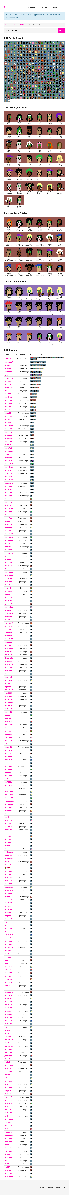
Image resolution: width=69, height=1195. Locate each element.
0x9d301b (8, 769)
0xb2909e (9, 1177)
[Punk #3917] (48, 60)
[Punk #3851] (45, 60)
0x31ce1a (8, 423)
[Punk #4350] (48, 63)
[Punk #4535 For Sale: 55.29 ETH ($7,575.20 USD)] (14, 67)
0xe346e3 (9, 563)
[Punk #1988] (63, 48)
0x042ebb (9, 585)
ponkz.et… (9, 960)
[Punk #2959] (51, 54)
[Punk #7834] (45, 85)
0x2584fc (8, 566)
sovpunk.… (9, 378)
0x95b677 (8, 954)
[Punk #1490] (57, 45)
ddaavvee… (9, 547)
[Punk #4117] (11, 63)
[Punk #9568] (23, 97)
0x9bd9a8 (9, 467)
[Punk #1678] (17, 48)
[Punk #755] (63, 42)
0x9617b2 (8, 884)
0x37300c (9, 598)
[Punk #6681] (29, 79)
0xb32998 (9, 1107)
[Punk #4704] (29, 67)
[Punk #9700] (39, 97)
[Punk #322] (32, 42)
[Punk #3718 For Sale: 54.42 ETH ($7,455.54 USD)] (32, 60)
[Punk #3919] (51, 60)
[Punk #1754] (39, 48)
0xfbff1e (8, 1167)
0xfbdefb (8, 830)
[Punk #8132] (26, 88)
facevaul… (9, 992)
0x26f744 (9, 384)
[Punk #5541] (14, 73)
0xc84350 (9, 731)
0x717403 (8, 903)
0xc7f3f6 (8, 941)
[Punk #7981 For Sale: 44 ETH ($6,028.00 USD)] (8, 88)
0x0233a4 (9, 664)
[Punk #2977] (63, 54)
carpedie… (9, 938)
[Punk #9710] (45, 97)
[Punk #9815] (54, 97)
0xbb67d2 (9, 1021)
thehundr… (9, 773)
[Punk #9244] (36, 94)
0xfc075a (8, 524)
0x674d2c (9, 874)
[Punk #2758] (29, 54)
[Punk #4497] (5, 67)
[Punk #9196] (23, 94)
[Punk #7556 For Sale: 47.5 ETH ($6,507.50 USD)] (11, 85)
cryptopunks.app (12, 18)
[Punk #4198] (17, 63)
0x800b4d (9, 572)
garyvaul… (9, 375)
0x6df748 (9, 817)
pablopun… (9, 1011)
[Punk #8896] (45, 91)
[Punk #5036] (60, 67)
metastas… (9, 734)
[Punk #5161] (17, 70)
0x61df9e (8, 706)
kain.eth (8, 629)
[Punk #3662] (29, 60)
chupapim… (9, 900)
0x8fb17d (8, 998)
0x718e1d (8, 1049)
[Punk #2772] (32, 54)
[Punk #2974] (60, 54)
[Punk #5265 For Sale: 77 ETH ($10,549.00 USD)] (39, 70)
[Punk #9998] (8, 100)
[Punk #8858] (42, 91)
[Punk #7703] (23, 85)
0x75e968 (8, 1033)
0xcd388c (8, 728)
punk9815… (9, 718)
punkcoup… (9, 887)
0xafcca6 (8, 919)
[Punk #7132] (20, 82)
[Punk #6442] (11, 79)
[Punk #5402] (60, 70)
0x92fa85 (8, 871)
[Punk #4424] (54, 63)
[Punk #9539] (20, 97)
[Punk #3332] (51, 57)
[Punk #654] (54, 42)
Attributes (21, 24)
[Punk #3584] (20, 60)
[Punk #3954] (60, 60)
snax (6, 788)
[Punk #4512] (8, 67)
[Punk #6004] (8, 76)
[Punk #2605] (5, 54)
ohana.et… (9, 442)
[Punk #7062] (11, 82)
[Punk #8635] (8, 91)
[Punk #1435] (51, 45)
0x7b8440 (9, 451)
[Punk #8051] (20, 88)
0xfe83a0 (8, 652)
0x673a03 (8, 391)
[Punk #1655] (14, 48)
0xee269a (9, 1002)
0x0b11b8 (8, 448)
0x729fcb (8, 1138)
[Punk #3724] (36, 60)
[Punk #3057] (17, 57)
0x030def (8, 486)
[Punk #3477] (11, 60)
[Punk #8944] (51, 91)
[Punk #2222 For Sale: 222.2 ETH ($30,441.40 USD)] (29, 51)
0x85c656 (8, 429)
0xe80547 (9, 591)
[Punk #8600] (60, 88)
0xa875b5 (8, 712)
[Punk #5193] (26, 70)
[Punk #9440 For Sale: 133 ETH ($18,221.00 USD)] (8, 97)
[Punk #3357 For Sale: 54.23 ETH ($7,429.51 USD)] (57, 57)
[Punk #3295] (45, 57)
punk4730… (9, 935)
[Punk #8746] (32, 91)
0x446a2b (9, 703)
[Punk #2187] (23, 51)
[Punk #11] (5, 42)
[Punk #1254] (42, 45)
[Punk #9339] (57, 94)
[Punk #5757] (48, 73)
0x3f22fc (8, 394)
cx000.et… (9, 738)
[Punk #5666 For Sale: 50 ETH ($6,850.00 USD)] (42, 73)
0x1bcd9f (8, 928)
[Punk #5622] (23, 73)
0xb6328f (8, 820)
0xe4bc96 (9, 623)
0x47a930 (8, 1126)
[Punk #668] (57, 42)
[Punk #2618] (11, 54)
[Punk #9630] (29, 97)
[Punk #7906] (51, 85)
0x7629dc (9, 725)
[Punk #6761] (39, 79)
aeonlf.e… (9, 518)
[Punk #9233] (32, 94)
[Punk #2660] (14, 54)
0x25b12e (8, 655)
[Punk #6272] (48, 76)
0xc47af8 (8, 432)
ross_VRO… (9, 986)
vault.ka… (8, 865)
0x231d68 (8, 1008)
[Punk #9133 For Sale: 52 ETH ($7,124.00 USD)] (14, 94)
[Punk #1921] (48, 48)
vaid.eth (8, 588)
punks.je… (9, 963)
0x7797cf (8, 556)
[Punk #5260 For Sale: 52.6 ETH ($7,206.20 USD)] (36, 70)
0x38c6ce (8, 1161)
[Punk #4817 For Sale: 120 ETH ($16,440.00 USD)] (42, 67)
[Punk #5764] (51, 73)
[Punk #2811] (36, 54)
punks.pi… (9, 483)
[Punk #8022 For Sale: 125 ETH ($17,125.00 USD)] (14, 88)
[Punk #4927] (48, 67)
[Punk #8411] (39, 88)
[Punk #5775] (54, 73)
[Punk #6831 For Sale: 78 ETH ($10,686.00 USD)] (51, 79)
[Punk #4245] (32, 63)
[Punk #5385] (51, 70)
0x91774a (8, 496)
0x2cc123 (8, 416)
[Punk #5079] (5, 70)
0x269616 (8, 403)
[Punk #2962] (54, 54)
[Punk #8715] (26, 91)
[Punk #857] (20, 45)
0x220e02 (9, 426)
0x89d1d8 (8, 808)
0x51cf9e (8, 1094)
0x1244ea (8, 1129)
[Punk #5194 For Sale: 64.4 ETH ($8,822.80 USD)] (29, 70)
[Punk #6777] (42, 79)
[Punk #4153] (14, 63)
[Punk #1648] (8, 48)
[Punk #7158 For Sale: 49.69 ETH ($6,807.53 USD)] (26, 82)
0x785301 (8, 906)
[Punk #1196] (32, 45)
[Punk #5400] (57, 70)
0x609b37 (9, 480)
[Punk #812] (11, 45)
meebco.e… (9, 1135)
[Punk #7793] (36, 85)
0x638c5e (8, 814)
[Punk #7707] (26, 85)
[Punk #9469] (11, 97)
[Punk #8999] (60, 91)
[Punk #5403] (63, 70)
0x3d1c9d (8, 785)
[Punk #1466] (54, 45)
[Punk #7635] (17, 85)
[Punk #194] (20, 42)
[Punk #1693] (26, 48)
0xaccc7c (8, 502)
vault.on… (8, 989)
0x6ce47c (8, 932)
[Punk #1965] (57, 48)
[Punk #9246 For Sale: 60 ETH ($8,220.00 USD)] (39, 94)
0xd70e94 (9, 582)
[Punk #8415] (42, 88)
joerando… (9, 1056)
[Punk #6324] (57, 76)
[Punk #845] (17, 45)
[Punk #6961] (60, 79)
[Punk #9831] (57, 97)
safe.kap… (9, 473)
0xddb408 (9, 610)
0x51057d (8, 477)
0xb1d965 (8, 757)
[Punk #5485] (5, 73)
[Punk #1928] (51, 48)
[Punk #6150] (29, 76)
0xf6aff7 (8, 897)
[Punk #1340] (48, 45)
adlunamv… (9, 1078)
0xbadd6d (9, 575)
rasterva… (9, 1122)
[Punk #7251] (39, 82)
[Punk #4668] (23, 67)
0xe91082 (8, 944)
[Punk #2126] (14, 51)
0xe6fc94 (8, 750)
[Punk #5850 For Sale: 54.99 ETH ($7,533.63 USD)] (60, 73)
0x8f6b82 (8, 842)
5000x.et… (9, 979)
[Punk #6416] (63, 76)
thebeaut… (9, 617)
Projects (31, 7)
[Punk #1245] (36, 45)
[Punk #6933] (54, 79)
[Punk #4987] (51, 67)
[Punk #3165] (32, 57)
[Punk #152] (17, 42)
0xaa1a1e (8, 1043)
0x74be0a (9, 804)
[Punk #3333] (54, 57)
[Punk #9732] (51, 97)
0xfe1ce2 (8, 642)
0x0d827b (9, 858)
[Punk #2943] (48, 54)
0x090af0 (8, 1014)
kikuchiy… (9, 827)
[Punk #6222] (39, 76)
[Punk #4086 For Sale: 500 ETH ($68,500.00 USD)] (5, 63)
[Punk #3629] (26, 60)
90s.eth (8, 957)
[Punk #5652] (36, 73)
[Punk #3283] (42, 57)
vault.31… (8, 531)
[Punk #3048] (14, 57)
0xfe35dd (8, 671)
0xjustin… (8, 1132)
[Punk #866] (26, 45)
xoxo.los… (8, 970)
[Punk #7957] (60, 85)
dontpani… (9, 658)
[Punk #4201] (20, 63)
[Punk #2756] (26, 54)
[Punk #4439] (63, 63)
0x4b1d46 (9, 559)
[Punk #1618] (5, 48)
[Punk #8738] (29, 91)
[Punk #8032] (17, 88)
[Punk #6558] (23, 79)
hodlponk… (9, 372)
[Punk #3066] (20, 57)
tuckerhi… (9, 715)
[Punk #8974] (57, 91)
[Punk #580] (42, 42)
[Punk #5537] (11, 73)
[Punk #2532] (60, 51)
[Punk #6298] (51, 76)
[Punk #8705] (23, 91)
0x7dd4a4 (9, 1119)
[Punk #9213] (29, 94)
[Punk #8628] (5, 91)
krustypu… (9, 633)
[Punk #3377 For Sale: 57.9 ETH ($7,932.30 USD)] (63, 57)
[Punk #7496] (60, 82)
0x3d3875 (8, 849)
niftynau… (9, 1091)
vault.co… (8, 836)
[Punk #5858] (63, 73)
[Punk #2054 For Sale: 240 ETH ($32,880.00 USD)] (8, 51)
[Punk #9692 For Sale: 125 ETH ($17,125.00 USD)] (32, 97)
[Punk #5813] (57, 73)
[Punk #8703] (20, 91)
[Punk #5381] (45, 70)
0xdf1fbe (8, 1017)
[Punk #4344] (45, 63)
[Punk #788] (8, 45)
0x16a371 (8, 438)
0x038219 (8, 760)
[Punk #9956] (5, 100)
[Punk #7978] (63, 85)
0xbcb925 (8, 674)
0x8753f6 (8, 1110)
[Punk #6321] (54, 76)
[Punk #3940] (57, 60)
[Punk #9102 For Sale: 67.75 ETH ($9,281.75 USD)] (8, 94)
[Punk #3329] (48, 57)
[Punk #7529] (63, 82)
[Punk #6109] (20, 76)
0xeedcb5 (8, 680)
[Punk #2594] (63, 51)
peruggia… (9, 388)
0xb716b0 (8, 512)
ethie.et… (8, 594)
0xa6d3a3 (8, 543)
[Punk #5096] (11, 70)
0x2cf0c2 (8, 951)
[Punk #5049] (63, 67)
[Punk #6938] (57, 79)
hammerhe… (10, 912)
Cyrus (7, 454)
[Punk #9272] (42, 94)
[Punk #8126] (23, 88)
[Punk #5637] (32, 73)
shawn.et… (9, 763)
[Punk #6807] (45, 79)
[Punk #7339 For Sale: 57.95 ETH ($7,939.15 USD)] (45, 82)
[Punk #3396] (5, 60)
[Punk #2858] (42, 54)
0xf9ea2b (8, 1113)
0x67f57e (8, 1081)
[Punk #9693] (36, 97)
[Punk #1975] (60, 48)
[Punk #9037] (5, 94)
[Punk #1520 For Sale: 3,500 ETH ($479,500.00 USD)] (60, 45)
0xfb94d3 (8, 1164)
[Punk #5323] (42, 70)
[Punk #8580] (54, 88)
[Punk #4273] (36, 63)
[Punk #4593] (20, 67)
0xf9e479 (8, 1024)
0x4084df (9, 362)
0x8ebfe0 (8, 1087)
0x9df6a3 (8, 397)
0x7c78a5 (8, 1005)
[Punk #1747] (36, 48)
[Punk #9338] (54, 94)
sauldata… (9, 779)
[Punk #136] (14, 42)
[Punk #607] (48, 42)
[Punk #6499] (17, 79)
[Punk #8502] (51, 88)
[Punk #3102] (29, 57)
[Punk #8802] (39, 91)
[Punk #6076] (14, 76)
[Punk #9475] (14, 97)
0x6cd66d (9, 690)
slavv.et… (8, 1151)
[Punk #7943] (57, 85)
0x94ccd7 (9, 798)
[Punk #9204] (26, 94)
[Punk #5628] (26, 73)
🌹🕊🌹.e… (9, 868)
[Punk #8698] (17, 91)
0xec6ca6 (8, 515)
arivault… (8, 744)
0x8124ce (8, 435)
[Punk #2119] (11, 51)
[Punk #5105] (14, 70)
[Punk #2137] (17, 51)
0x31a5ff (8, 419)
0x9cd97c (8, 839)
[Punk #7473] (57, 82)
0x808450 (9, 1040)
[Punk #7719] (29, 85)
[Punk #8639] (14, 91)
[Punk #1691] (23, 48)
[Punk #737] (60, 42)
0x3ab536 (8, 699)
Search (61, 30)
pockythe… (9, 1052)
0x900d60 (9, 639)
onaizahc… (9, 1046)
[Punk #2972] (57, 54)
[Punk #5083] (8, 70)
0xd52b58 (8, 881)
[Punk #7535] (5, 85)
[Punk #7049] (8, 82)
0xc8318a (8, 741)
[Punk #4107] (8, 63)
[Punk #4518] (11, 67)
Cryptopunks (10, 24)
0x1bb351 (8, 413)
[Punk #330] (36, 42)
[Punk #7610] (14, 85)
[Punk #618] (51, 42)
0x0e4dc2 (9, 792)
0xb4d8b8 (9, 464)
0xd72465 (9, 722)
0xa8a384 (9, 1148)
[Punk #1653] (11, 48)
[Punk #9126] (11, 94)
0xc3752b (8, 982)
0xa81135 (8, 976)
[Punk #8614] (63, 88)
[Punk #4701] (26, 67)
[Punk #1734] (32, 48)
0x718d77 (8, 683)
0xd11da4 (8, 811)
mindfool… (9, 855)
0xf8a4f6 (8, 709)
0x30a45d (9, 1065)
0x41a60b (8, 893)
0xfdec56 (8, 747)
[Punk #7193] (29, 82)
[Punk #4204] (23, 63)
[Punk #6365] (60, 76)
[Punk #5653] (39, 73)
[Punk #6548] (20, 79)
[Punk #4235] (29, 63)
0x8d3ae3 (8, 1154)
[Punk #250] (26, 42)
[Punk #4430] (57, 63)
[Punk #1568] (63, 45)
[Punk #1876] (45, 48)
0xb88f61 (8, 368)
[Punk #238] (23, 42)
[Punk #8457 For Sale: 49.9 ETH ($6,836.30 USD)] (48, 88)
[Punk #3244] (39, 57)
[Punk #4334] (42, 63)
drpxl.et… (8, 687)
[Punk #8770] (36, 91)
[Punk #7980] (5, 88)
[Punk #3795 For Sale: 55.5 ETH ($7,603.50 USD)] (42, 60)
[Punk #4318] (39, 63)
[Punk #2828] (39, 54)
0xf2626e (8, 601)
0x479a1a (8, 461)
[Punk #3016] (8, 57)
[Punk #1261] (45, 45)
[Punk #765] (5, 45)
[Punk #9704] (42, 97)
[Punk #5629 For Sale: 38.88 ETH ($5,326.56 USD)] (29, 73)
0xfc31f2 (8, 846)
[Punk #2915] (45, 54)
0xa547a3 (8, 677)
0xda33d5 (8, 1116)
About (55, 7)
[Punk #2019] (5, 51)
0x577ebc (8, 445)
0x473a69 (8, 1084)
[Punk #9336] (51, 94)
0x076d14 (9, 766)
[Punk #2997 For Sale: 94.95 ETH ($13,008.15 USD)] (5, 57)
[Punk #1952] (54, 48)
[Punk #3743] (39, 60)
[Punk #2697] (17, 54)
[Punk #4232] (26, 63)
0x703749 (9, 947)
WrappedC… (9, 358)
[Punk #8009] (11, 88)
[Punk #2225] (32, 51)
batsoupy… (9, 877)
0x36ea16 (8, 925)
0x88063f (8, 973)
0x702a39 (9, 470)
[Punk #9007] (63, 91)
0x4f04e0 (9, 922)
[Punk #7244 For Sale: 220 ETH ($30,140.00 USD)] (36, 82)
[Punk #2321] (51, 51)
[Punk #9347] (60, 94)
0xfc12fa (8, 1075)
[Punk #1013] (29, 45)
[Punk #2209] (26, 51)
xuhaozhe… (9, 578)
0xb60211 (8, 407)
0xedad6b (9, 540)
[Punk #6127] (26, 76)
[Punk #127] (11, 42)
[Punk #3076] (23, 57)
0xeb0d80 (9, 607)
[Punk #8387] (36, 88)
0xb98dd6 (9, 776)
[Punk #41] (8, 42)
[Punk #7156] (23, 82)
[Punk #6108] (17, 76)
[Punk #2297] (48, 51)
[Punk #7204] (32, 82)
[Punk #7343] (51, 82)
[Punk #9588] (26, 97)
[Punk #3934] (54, 60)
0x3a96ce (8, 862)
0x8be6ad (9, 890)
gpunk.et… (9, 604)
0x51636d (8, 782)
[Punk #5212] (32, 70)
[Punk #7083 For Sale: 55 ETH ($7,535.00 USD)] (14, 82)
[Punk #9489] (17, 97)
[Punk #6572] (26, 79)
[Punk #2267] (45, 51)
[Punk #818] (14, 45)
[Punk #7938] (54, 85)
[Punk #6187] (32, 76)
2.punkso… (9, 1037)
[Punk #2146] (20, 51)
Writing (44, 7)
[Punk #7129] (17, 82)
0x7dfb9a (8, 995)
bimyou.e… (9, 528)
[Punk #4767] (32, 67)
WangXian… (9, 801)
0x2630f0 (8, 668)
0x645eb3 (9, 410)
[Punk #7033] (5, 82)
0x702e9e (9, 537)
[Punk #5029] (57, 67)
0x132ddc (8, 909)
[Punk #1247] (39, 45)
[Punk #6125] (23, 76)
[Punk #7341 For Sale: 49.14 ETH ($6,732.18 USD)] (48, 82)
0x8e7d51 (8, 505)
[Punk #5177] (20, 70)
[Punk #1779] (42, 48)
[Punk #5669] (45, 73)
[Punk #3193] (36, 57)
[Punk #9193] (20, 94)
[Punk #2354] (54, 51)
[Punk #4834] (45, 67)
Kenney (8, 521)
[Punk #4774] (36, 67)
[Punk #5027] (54, 67)
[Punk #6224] (42, 76)
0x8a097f (8, 1097)
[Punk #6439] (8, 79)
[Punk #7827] (42, 85)
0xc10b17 (8, 645)
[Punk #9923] (60, 97)
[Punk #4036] (63, 60)
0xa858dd (9, 381)
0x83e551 (8, 493)
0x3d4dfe (9, 499)
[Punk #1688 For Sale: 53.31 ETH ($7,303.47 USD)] (20, 48)
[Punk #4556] (17, 67)
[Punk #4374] (51, 63)
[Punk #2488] (57, 51)
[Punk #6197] (36, 76)
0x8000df (9, 696)
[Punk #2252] (42, 51)
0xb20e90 (9, 534)
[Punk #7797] (39, 85)
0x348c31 (8, 1059)
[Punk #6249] (45, 76)
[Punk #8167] (29, 88)
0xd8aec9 (9, 1145)
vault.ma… (9, 1072)
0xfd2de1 (8, 1030)
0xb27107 (8, 1068)
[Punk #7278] (42, 82)
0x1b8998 (8, 693)
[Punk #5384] (48, 70)
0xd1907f (8, 636)
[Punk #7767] (32, 85)
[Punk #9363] (63, 94)
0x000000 (9, 365)
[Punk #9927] (63, 97)
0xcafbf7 (8, 400)
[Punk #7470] (54, 82)
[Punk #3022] (11, 57)
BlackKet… (9, 458)
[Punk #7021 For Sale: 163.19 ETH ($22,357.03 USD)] (63, 79)
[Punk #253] (29, 42)
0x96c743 (9, 626)
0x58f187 (8, 1157)
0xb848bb (9, 795)
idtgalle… (8, 916)
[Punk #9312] (45, 94)
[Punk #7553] (8, 85)
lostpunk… (9, 833)
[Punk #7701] (20, 85)
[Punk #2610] (8, 54)
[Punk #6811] (48, 79)
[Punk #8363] (32, 88)
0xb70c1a (8, 1103)
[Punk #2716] (20, 54)
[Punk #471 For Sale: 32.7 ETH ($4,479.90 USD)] (39, 42)
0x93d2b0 (9, 508)
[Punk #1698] (29, 48)
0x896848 (9, 648)
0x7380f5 (8, 823)
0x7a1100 (8, 550)
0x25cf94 (8, 489)
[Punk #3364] (60, 57)
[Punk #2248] (39, 51)
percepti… (9, 553)
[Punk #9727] (48, 97)
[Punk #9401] (5, 97)
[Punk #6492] (14, 79)
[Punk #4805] (39, 67)
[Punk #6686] (32, 79)
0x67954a (9, 1027)
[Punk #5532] (8, 73)
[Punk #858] (23, 45)
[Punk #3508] (14, 60)
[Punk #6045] (11, 76)
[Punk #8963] (54, 91)
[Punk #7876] (48, 85)
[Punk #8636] (11, 91)
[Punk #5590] (20, 73)
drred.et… (9, 569)
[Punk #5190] (23, 70)
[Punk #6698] (36, 79)
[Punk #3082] (26, 57)
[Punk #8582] (57, 88)
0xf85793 (8, 661)
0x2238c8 (8, 753)
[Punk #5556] (17, 73)
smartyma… (9, 613)
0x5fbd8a (8, 1173)
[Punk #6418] (5, 79)
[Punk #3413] (8, 60)
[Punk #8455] (45, 88)
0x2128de (8, 620)
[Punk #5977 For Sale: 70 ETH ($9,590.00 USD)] (5, 76)
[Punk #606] (45, 42)
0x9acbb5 (8, 1100)
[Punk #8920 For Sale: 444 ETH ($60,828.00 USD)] (48, 91)
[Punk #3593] (23, 60)
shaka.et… (9, 852)
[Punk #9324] (48, 94)
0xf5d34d (8, 1062)
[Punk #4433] (60, 63)
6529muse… (9, 967)
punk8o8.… (9, 1142)
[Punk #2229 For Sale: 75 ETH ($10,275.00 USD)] (36, 51)
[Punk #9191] (17, 94)
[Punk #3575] (17, 60)
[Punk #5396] (54, 70)
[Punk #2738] (23, 54)
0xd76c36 (9, 1170)
